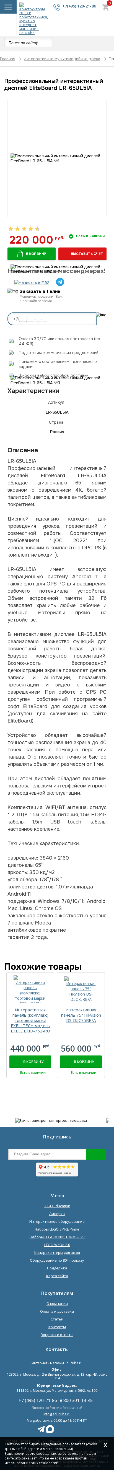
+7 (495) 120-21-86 (38, 1400)
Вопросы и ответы (57, 1334)
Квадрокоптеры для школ (57, 1252)
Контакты (57, 1326)
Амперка (57, 1213)
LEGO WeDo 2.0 (57, 1244)
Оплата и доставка (57, 1311)
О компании (57, 1303)
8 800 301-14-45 (76, 1400)
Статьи (57, 1319)
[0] (105, 8)
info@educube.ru (57, 1414)
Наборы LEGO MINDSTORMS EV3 (57, 1236)
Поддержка (57, 1268)
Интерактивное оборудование (57, 1221)
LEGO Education (57, 1205)
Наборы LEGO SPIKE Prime (57, 1229)
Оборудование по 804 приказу (57, 1260)
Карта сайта (57, 1275)
